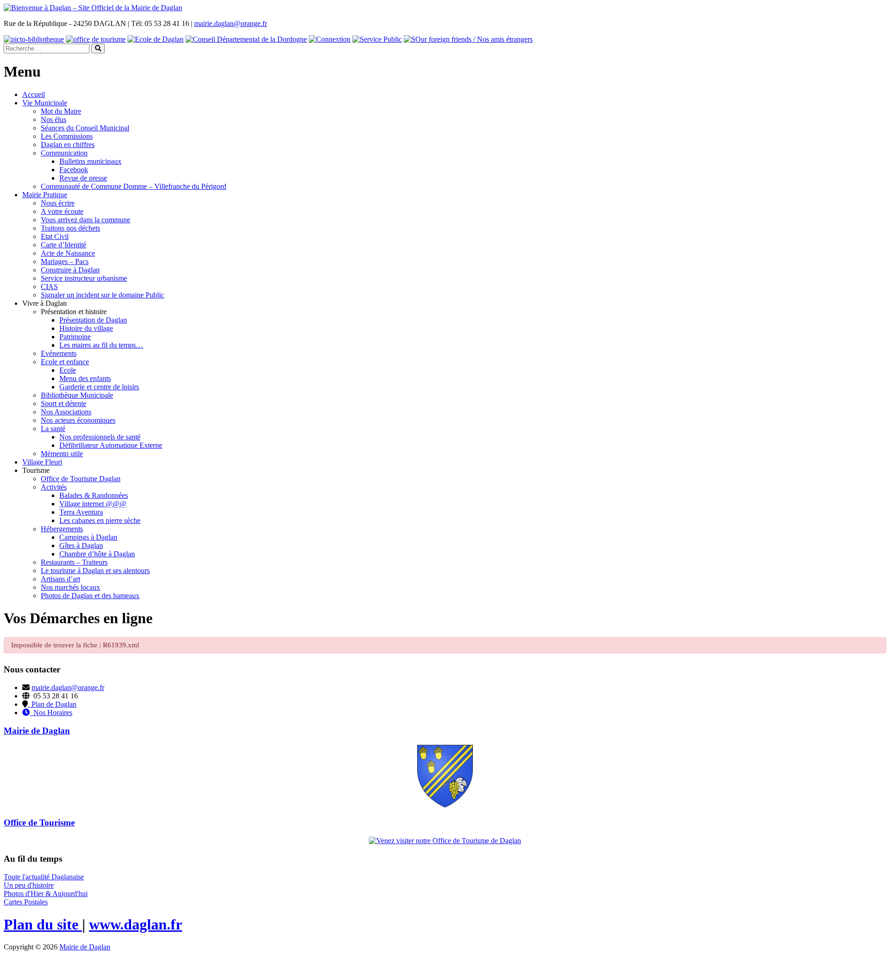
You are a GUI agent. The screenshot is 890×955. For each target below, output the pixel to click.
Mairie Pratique (44, 195)
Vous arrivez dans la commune (85, 220)
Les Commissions (67, 136)
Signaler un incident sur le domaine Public (102, 295)
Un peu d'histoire (29, 885)
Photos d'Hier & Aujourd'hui (46, 893)
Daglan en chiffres (68, 144)
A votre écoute (62, 211)
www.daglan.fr (135, 924)
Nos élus (53, 119)
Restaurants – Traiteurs (74, 562)
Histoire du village (86, 328)
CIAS (49, 286)
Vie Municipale (44, 103)
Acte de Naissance (68, 253)
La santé (53, 428)
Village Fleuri (42, 462)
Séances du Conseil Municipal (85, 128)
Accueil (33, 94)
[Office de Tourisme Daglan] (445, 841)
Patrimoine (75, 337)
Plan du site (43, 924)
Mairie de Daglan (84, 947)
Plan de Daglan (52, 704)
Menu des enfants (85, 378)
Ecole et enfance (65, 362)
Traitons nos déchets (70, 228)
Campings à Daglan (88, 537)
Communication (64, 153)
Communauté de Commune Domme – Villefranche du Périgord (133, 186)
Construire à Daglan (70, 270)
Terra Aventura (81, 512)
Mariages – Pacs (65, 261)
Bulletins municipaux (90, 161)
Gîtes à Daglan (81, 545)
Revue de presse (83, 178)
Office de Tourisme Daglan (81, 479)
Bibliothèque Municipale (77, 395)
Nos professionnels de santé (99, 437)
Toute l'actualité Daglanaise (44, 877)
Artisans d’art (60, 579)
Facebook (73, 170)
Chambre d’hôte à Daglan (97, 554)
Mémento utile (62, 454)
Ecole (67, 370)
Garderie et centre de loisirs (99, 387)
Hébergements (62, 529)
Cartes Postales (26, 902)
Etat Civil (55, 236)
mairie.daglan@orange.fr (230, 23)
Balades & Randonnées (93, 495)
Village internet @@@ (93, 504)
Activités (54, 487)
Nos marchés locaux (70, 587)
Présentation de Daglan (93, 320)
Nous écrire (58, 203)
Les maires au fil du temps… (101, 345)
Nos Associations (66, 412)
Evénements (58, 353)
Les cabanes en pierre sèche (99, 520)
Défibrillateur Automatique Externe (110, 445)
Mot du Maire (61, 111)
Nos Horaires (51, 712)
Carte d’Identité (63, 245)
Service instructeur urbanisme (84, 278)
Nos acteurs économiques (78, 420)
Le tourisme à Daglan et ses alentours (95, 570)
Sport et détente (63, 403)
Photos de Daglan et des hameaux (90, 596)
